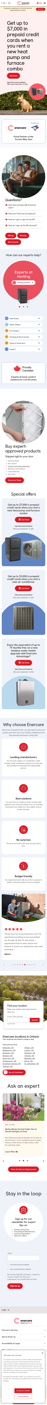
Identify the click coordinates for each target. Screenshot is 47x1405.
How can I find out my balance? (22, 213)
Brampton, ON (8, 1053)
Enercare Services (10, 1330)
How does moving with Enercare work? (22, 206)
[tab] (19, 306)
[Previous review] (4, 964)
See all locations (16, 1072)
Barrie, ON (28, 1061)
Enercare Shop (14, 480)
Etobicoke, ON (8, 1048)
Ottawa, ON (29, 1048)
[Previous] (3, 1161)
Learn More (10, 1151)
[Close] (42, 1353)
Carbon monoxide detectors (19, 466)
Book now (40, 9)
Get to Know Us (9, 1337)
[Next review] (43, 964)
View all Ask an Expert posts (23, 1169)
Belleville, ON (29, 1058)
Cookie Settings (23, 1396)
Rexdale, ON (7, 1056)
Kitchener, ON (29, 1053)
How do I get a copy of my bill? (21, 219)
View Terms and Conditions (16, 82)
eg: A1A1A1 (11, 1024)
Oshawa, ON (8, 1066)
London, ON (29, 1050)
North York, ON (8, 1058)
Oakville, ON (29, 1056)
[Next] (43, 1161)
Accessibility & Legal (11, 1343)
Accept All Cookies (23, 1391)
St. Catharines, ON (31, 1064)
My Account (13, 242)
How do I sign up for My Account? (22, 225)
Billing (10, 235)
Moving (23, 235)
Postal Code (15, 1016)
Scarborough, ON (9, 1061)
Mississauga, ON (9, 1050)
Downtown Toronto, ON (12, 1064)
